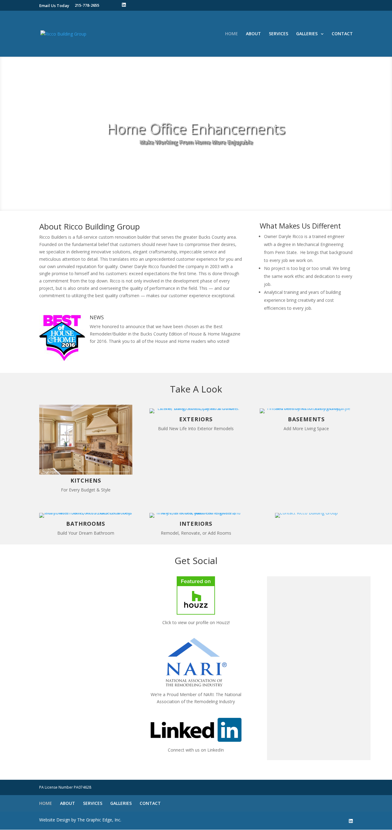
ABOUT (253, 34)
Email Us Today (54, 5)
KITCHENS (85, 480)
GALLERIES (307, 34)
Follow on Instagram (320, 597)
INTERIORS (195, 523)
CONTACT (342, 34)
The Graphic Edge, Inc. (99, 820)
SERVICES (278, 34)
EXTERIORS (196, 419)
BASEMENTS (306, 419)
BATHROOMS (85, 523)
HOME (231, 34)
